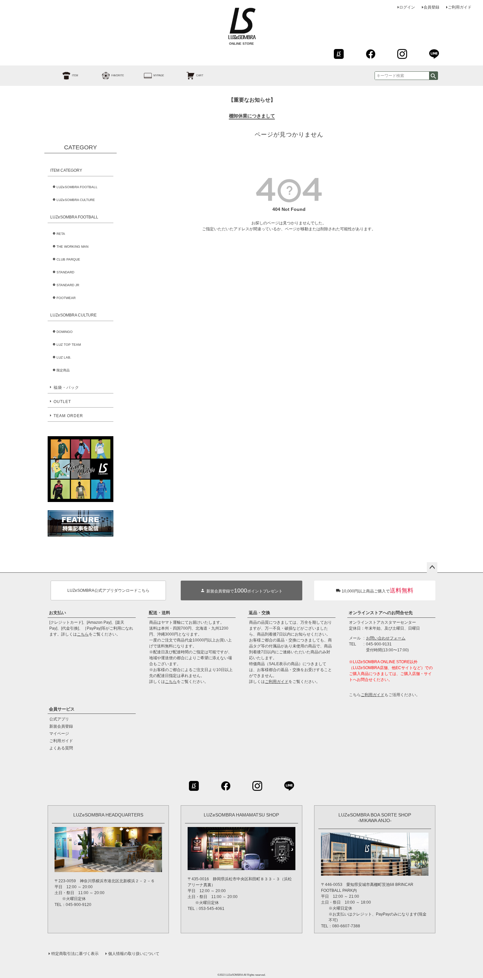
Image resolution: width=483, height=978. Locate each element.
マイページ (59, 733)
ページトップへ (432, 567)
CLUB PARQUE (68, 259)
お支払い (57, 612)
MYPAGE (158, 75)
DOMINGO (65, 332)
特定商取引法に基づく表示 (75, 953)
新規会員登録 (61, 726)
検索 (433, 76)
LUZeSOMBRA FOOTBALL (77, 187)
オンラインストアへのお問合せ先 (381, 612)
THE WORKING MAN (72, 246)
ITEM (75, 75)
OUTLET (62, 401)
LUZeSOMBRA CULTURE (76, 200)
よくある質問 (61, 748)
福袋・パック (66, 387)
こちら (83, 634)
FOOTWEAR (66, 298)
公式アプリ (59, 719)
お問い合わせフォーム (385, 638)
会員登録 (431, 7)
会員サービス (62, 709)
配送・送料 (159, 612)
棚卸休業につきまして (252, 115)
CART (199, 75)
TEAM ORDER (68, 416)
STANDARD (65, 272)
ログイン (407, 7)
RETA (61, 234)
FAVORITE (117, 75)
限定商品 (63, 370)
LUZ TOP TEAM (69, 344)
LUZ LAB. (64, 357)
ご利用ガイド (460, 7)
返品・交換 (259, 612)
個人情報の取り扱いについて (133, 953)
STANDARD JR (68, 285)
